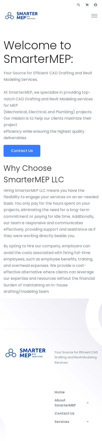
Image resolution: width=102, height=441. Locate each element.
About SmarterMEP (65, 403)
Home (60, 392)
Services (62, 421)
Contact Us (64, 413)
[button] (78, 5)
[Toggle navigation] (94, 15)
